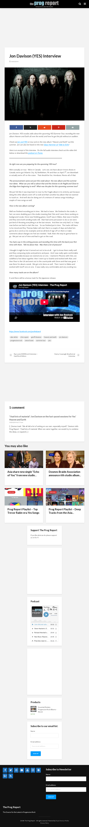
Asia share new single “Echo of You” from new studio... (23, 473)
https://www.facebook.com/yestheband (25, 331)
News (10, 455)
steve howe (29, 340)
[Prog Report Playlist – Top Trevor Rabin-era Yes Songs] (24, 497)
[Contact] (21, 770)
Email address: (36, 742)
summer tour (40, 340)
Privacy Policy (44, 823)
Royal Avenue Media (62, 821)
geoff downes (36, 337)
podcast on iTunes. (35, 153)
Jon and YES (22, 142)
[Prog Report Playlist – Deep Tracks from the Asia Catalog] (65, 497)
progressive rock (16, 340)
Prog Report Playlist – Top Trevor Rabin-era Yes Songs (23, 511)
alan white (14, 337)
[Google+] (5, 776)
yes (49, 340)
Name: (33, 731)
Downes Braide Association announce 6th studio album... (65, 473)
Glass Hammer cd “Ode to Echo (56, 145)
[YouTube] (27, 770)
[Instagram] (16, 770)
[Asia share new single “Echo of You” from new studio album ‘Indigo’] (24, 459)
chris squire (24, 337)
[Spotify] (38, 770)
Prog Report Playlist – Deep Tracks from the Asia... (65, 511)
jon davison (63, 337)
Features (11, 492)
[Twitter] (10, 770)
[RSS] (10, 776)
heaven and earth (50, 337)
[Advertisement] (44, 28)
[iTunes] (33, 770)
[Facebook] (5, 770)
